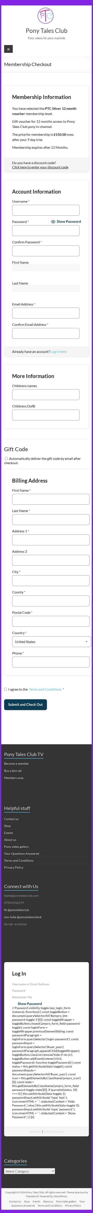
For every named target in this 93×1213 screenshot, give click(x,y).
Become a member (16, 763)
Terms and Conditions (45, 689)
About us (10, 840)
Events (8, 833)
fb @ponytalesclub (16, 910)
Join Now (35, 1131)
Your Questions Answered (21, 853)
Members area (13, 778)
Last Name (20, 283)
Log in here (58, 351)
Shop (7, 826)
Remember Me (22, 997)
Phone (18, 653)
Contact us (11, 819)
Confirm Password (27, 242)
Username (20, 201)
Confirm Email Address (30, 324)
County (18, 592)
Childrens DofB (23, 406)
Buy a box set (13, 770)
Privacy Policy (13, 867)
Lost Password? (54, 1131)
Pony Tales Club (46, 30)
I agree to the (36, 689)
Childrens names (24, 386)
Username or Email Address (30, 984)
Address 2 (19, 551)
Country (19, 633)
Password (20, 222)
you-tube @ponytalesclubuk (23, 917)
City (16, 572)
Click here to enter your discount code (40, 167)
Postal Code (22, 612)
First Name (20, 262)
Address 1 (20, 531)
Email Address (23, 304)
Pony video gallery (16, 846)
